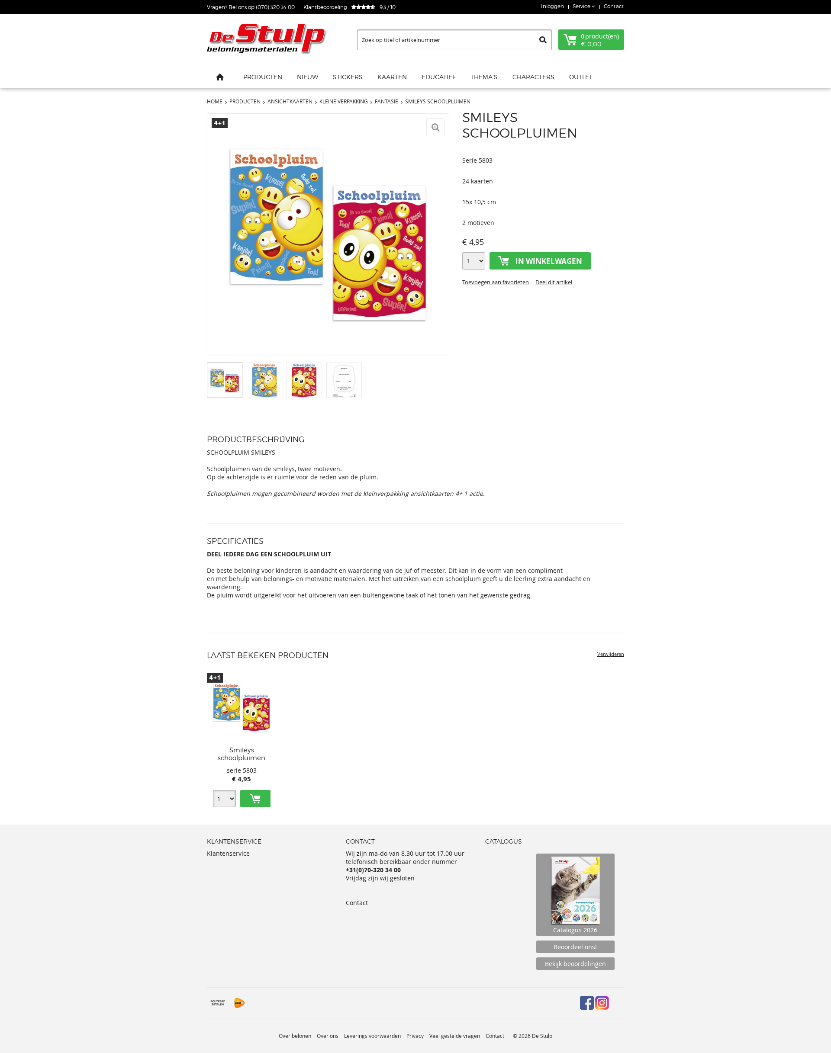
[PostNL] (239, 1003)
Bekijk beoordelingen (575, 964)
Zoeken (543, 40)
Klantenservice (228, 853)
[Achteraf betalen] (218, 1003)
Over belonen (295, 1035)
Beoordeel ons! (575, 947)
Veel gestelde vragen (454, 1035)
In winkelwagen (548, 261)
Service (582, 6)
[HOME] (220, 77)
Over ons (327, 1035)
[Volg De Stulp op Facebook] (587, 1003)
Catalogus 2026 (575, 930)
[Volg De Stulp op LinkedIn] (617, 1003)
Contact (614, 6)
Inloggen (552, 6)
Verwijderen (610, 654)
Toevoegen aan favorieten (495, 282)
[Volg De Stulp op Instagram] (602, 1003)
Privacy (415, 1035)
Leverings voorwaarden (372, 1035)
